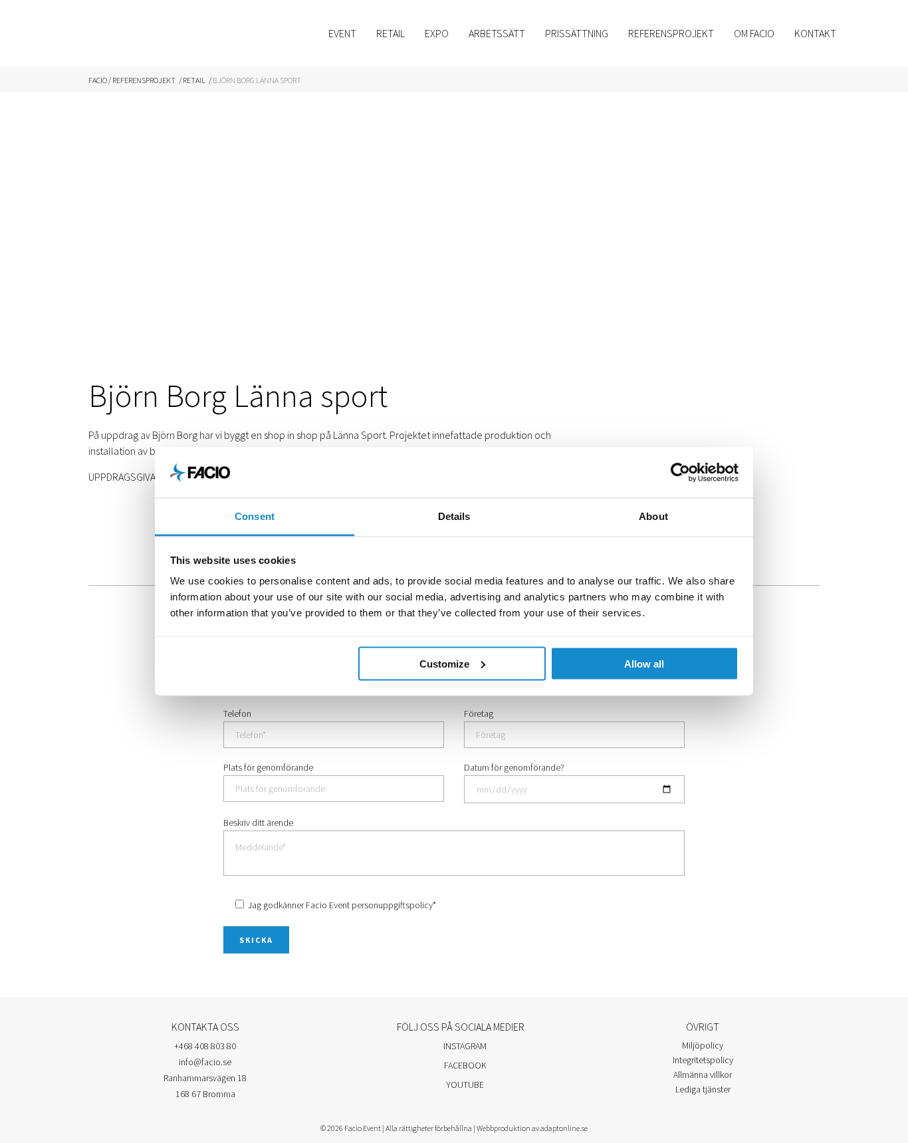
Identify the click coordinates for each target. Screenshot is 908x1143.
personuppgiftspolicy (392, 905)
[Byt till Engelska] (862, 33)
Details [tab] (454, 516)
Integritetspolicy (703, 1060)
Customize (444, 663)
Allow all (644, 663)
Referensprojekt (143, 80)
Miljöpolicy (702, 1045)
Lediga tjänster (703, 1089)
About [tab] (653, 516)
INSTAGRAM (464, 1046)
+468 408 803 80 (205, 1046)
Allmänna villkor (702, 1074)
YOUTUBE (464, 1084)
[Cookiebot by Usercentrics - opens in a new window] (680, 472)
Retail (194, 80)
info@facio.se (205, 1062)
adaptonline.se (564, 1128)
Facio (97, 80)
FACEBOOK (464, 1065)
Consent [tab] (255, 516)
